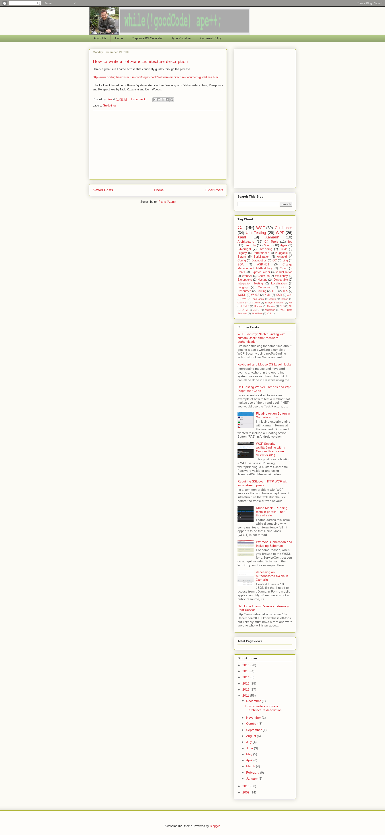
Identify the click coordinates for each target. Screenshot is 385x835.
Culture (256, 302)
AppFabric (258, 299)
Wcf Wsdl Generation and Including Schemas (274, 543)
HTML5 (245, 306)
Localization (279, 283)
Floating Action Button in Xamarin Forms (273, 415)
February (253, 772)
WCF (260, 228)
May (249, 754)
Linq (285, 260)
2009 (246, 792)
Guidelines (110, 105)
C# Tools (271, 241)
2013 (246, 683)
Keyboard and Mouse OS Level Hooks (264, 364)
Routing (261, 291)
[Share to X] (163, 99)
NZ (290, 306)
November (254, 717)
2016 (246, 665)
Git (290, 302)
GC (274, 260)
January (252, 778)
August (251, 736)
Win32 (255, 294)
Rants (241, 272)
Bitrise (284, 299)
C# (241, 227)
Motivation (264, 287)
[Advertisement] (158, 145)
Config (242, 260)
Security (250, 245)
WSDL (242, 294)
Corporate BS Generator (147, 38)
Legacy (242, 253)
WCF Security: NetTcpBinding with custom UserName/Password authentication (261, 337)
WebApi (247, 276)
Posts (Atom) (167, 201)
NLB (282, 306)
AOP (289, 295)
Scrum (242, 256)
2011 (246, 695)
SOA (241, 264)
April (249, 760)
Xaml (242, 237)
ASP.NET (263, 264)
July (249, 742)
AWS (244, 299)
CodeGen (264, 276)
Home (119, 38)
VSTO (256, 310)
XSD (279, 294)
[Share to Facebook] (167, 99)
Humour (258, 306)
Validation (270, 310)
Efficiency (281, 276)
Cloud (283, 268)
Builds (283, 249)
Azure (272, 299)
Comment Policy (211, 38)
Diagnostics (259, 260)
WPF (280, 233)
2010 (246, 786)
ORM (245, 310)
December (254, 701)
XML (267, 294)
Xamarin (272, 237)
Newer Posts (103, 190)
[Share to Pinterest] (171, 99)
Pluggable (281, 253)
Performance (261, 253)
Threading (265, 249)
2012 (246, 689)
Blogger (214, 826)
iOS (269, 313)
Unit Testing (256, 233)
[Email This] (154, 99)
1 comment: (139, 99)
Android (282, 256)
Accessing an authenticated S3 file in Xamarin (272, 575)
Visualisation (284, 272)
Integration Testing (250, 283)
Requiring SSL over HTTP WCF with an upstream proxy (263, 483)
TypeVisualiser (260, 272)
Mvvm (268, 245)
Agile (283, 245)
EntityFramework (274, 302)
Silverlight (244, 249)
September (254, 730)
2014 (246, 677)
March (251, 766)
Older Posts (214, 190)
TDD (274, 291)
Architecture (246, 241)
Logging (243, 287)
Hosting (262, 279)
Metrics (271, 306)
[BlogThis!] (159, 99)
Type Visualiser (181, 38)
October (252, 723)
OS (283, 287)
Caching (242, 302)
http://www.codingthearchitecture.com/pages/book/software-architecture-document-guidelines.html (156, 77)
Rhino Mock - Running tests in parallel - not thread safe (271, 511)
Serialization (261, 256)
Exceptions (245, 279)
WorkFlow (257, 313)
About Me (100, 38)
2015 (246, 671)
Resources (244, 291)
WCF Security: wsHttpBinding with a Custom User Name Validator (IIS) (270, 449)
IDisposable (280, 279)
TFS (285, 291)
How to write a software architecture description (140, 61)
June (250, 748)
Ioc (290, 241)
